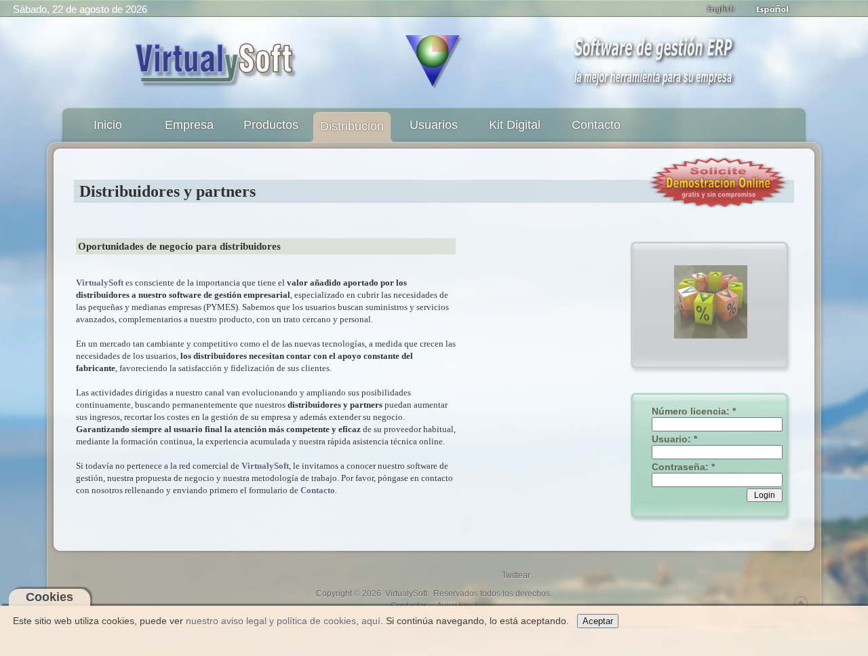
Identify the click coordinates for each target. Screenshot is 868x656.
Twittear (516, 575)
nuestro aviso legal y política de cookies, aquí (283, 620)
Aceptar (598, 621)
